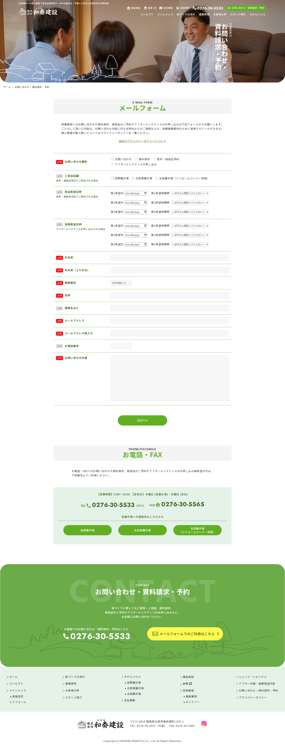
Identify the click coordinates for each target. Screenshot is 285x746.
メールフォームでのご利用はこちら (187, 633)
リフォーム (19, 702)
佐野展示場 (87, 530)
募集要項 (191, 696)
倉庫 (150, 7)
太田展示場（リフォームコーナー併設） (197, 530)
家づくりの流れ (186, 14)
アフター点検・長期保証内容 (257, 683)
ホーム (13, 677)
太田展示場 (134, 694)
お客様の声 (219, 14)
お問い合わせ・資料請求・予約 (248, 7)
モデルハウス (258, 14)
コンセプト (147, 14)
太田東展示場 (142, 530)
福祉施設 (136, 7)
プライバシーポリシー (253, 697)
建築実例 (204, 14)
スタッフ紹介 (238, 14)
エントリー (193, 702)
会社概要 (168, 7)
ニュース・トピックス (253, 677)
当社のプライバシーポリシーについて (142, 141)
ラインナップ (165, 14)
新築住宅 (17, 696)
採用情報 (185, 7)
